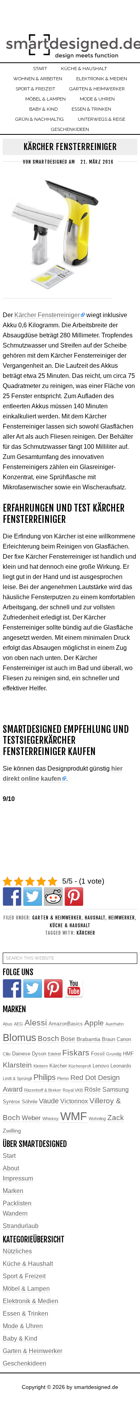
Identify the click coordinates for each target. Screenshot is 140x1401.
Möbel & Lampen (26, 1288)
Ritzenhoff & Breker (42, 1090)
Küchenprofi (79, 1066)
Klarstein (17, 1065)
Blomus (19, 1037)
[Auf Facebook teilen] (12, 896)
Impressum (18, 1178)
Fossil (98, 1054)
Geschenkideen (24, 1363)
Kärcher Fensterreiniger (47, 315)
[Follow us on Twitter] (32, 988)
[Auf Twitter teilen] (32, 896)
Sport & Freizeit (24, 1276)
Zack (115, 1117)
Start (9, 1155)
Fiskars (75, 1052)
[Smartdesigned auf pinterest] (53, 988)
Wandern (15, 1213)
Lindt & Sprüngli (17, 1078)
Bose (68, 1039)
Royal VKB (73, 1090)
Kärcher (86, 933)
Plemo (63, 1078)
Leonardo (120, 1066)
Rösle (92, 1089)
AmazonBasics (66, 1024)
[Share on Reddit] (53, 896)
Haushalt (95, 918)
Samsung (115, 1089)
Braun (108, 1039)
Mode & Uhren (23, 1326)
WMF (73, 1116)
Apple (94, 1023)
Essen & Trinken (25, 1313)
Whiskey (50, 1118)
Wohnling (97, 1118)
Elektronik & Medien (30, 1301)
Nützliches (17, 1251)
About (11, 1168)
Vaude (49, 1101)
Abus (7, 1024)
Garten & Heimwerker (57, 918)
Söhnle (29, 1102)
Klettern (40, 1066)
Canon (124, 1039)
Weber (31, 1118)
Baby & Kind (20, 1338)
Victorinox (74, 1101)
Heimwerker (121, 918)
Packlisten (17, 1203)
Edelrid (54, 1054)
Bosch (48, 1038)
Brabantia (88, 1039)
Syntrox (11, 1102)
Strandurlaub (20, 1226)
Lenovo (101, 1066)
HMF (128, 1054)
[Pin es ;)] (74, 896)
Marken (13, 1190)
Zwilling (12, 1131)
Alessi (35, 1022)
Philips (44, 1077)
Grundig (113, 1054)
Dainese (21, 1054)
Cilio (6, 1054)
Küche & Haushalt (70, 925)
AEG (18, 1024)
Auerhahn (114, 1024)
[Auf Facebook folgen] (12, 988)
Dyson (39, 1054)
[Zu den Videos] (74, 988)
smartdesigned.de (70, 41)
